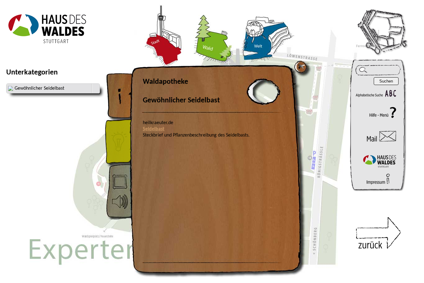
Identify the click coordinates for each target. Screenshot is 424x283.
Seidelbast (154, 129)
